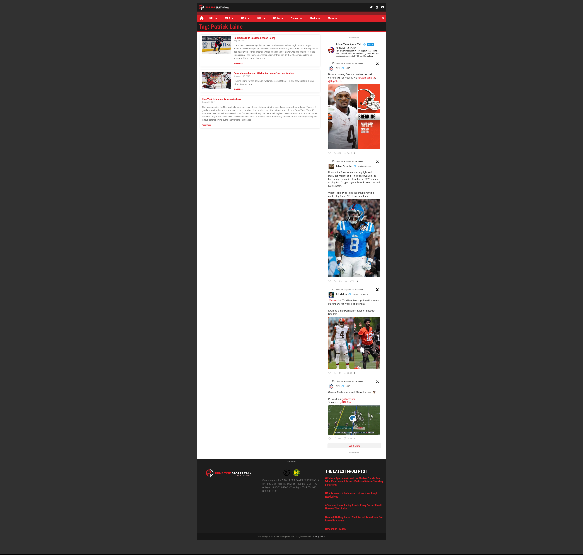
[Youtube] (382, 7)
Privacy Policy (319, 536)
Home (201, 18)
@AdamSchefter (366, 77)
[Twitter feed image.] (354, 116)
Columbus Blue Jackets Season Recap (254, 37)
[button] (383, 18)
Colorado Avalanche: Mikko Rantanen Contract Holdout (264, 73)
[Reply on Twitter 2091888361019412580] (330, 153)
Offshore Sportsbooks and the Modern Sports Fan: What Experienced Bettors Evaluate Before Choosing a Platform (354, 481)
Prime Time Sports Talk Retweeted (349, 63)
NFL (211, 18)
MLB (227, 18)
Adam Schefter (344, 166)
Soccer (295, 18)
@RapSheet (334, 81)
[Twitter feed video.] (354, 420)
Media (313, 18)
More (331, 18)
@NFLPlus (345, 402)
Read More (238, 63)
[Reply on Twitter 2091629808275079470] (330, 281)
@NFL (348, 68)
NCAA (276, 18)
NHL (259, 18)
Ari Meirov (341, 294)
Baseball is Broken (335, 529)
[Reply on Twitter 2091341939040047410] (330, 439)
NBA (243, 18)
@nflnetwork (348, 399)
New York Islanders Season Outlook (221, 99)
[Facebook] (377, 7)
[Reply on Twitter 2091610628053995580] (330, 373)
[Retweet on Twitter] (333, 63)
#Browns (333, 300)
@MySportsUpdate (360, 294)
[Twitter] (371, 7)
